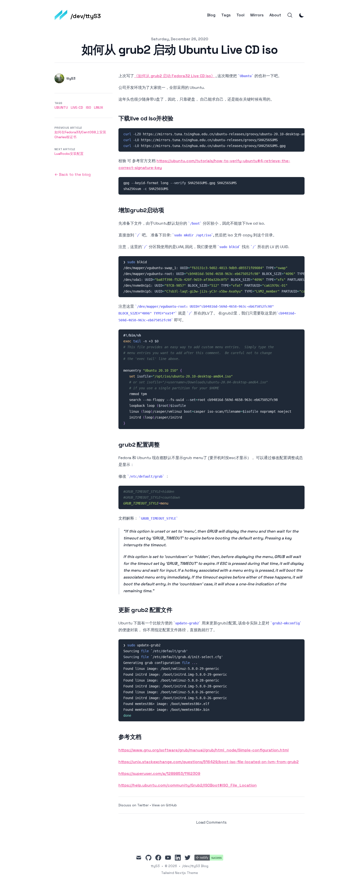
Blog (211, 15)
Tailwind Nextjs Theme (179, 873)
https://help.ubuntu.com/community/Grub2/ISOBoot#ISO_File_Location (187, 785)
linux (98, 107)
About (275, 15)
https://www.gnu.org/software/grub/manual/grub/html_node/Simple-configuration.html (203, 750)
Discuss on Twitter (133, 805)
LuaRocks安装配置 (69, 153)
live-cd (77, 107)
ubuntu (61, 107)
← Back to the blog (72, 174)
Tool (240, 15)
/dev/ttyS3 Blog (195, 866)
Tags (226, 15)
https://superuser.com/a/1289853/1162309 (159, 773)
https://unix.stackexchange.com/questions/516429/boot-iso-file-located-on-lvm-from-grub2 (208, 761)
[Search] (290, 15)
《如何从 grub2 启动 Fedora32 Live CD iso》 (174, 75)
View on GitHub (164, 805)
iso (88, 107)
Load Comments (211, 822)
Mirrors (257, 15)
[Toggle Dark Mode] (302, 15)
